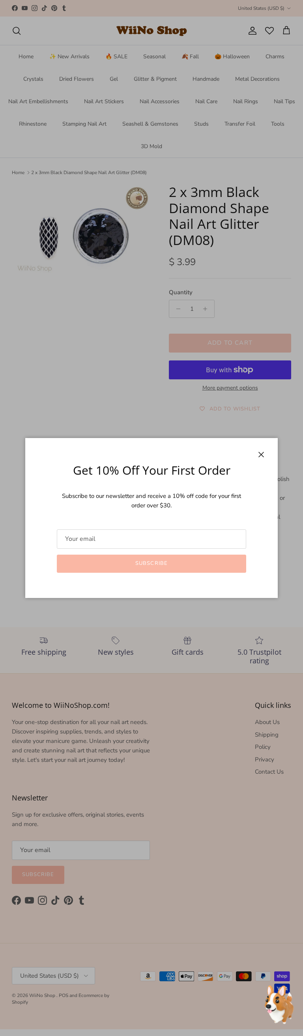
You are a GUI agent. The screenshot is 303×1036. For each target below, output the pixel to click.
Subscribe (151, 563)
